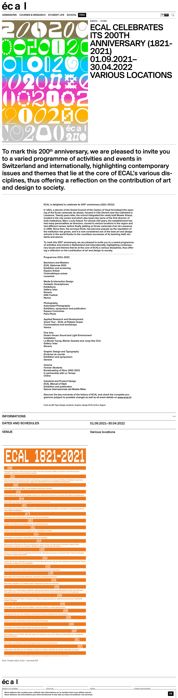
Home (14, 6)
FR (162, 15)
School (72, 15)
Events (93, 21)
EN (166, 15)
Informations (14, 416)
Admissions (9, 15)
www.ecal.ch (124, 397)
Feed (82, 15)
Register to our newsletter (10, 688)
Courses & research (32, 15)
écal (9, 681)
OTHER (103, 21)
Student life (56, 15)
